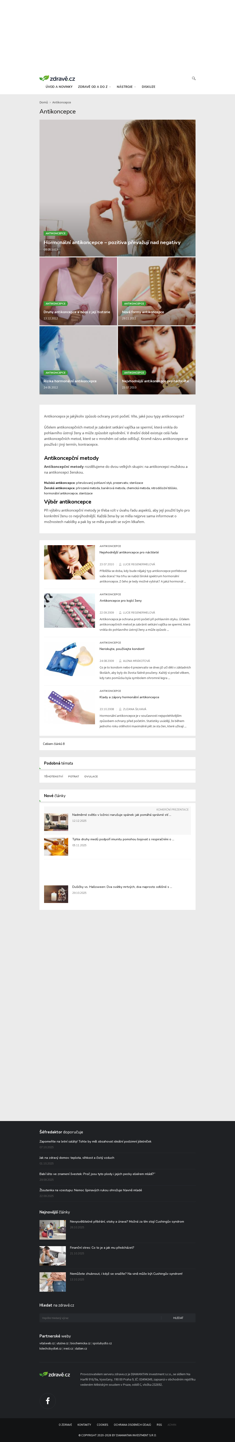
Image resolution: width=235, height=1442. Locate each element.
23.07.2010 (129, 387)
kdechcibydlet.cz (50, 1349)
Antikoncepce (61, 102)
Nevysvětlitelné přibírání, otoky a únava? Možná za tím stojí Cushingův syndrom (127, 1221)
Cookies (102, 1425)
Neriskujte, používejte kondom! (122, 649)
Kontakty (84, 1425)
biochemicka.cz (80, 1343)
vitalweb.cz (47, 1343)
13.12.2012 (51, 318)
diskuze (148, 87)
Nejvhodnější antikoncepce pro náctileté (155, 381)
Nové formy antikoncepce (143, 312)
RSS (159, 1425)
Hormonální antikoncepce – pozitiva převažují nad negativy (112, 242)
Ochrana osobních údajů (132, 1425)
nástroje (125, 87)
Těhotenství (53, 776)
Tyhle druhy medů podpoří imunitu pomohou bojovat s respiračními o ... (123, 839)
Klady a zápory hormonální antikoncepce (129, 697)
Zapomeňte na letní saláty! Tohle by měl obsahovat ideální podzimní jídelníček (95, 1141)
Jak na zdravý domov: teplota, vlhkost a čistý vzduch (76, 1158)
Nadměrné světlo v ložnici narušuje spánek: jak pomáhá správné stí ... (121, 815)
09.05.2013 (51, 249)
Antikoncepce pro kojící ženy (121, 600)
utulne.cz (62, 1343)
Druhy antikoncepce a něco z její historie (77, 312)
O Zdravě (65, 1425)
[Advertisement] (117, 37)
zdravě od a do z (93, 87)
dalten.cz (81, 1349)
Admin (172, 1425)
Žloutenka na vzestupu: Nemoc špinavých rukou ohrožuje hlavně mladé (90, 1190)
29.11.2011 (129, 318)
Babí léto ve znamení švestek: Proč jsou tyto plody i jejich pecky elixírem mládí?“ (97, 1174)
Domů (43, 102)
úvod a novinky (59, 87)
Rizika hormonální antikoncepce (70, 381)
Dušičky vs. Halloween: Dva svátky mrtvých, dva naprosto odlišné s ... (122, 887)
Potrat (73, 776)
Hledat (178, 1318)
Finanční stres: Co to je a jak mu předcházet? (102, 1247)
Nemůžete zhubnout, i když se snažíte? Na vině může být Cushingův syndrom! (126, 1274)
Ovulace (91, 776)
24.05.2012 (51, 387)
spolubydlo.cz (102, 1343)
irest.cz (68, 1349)
